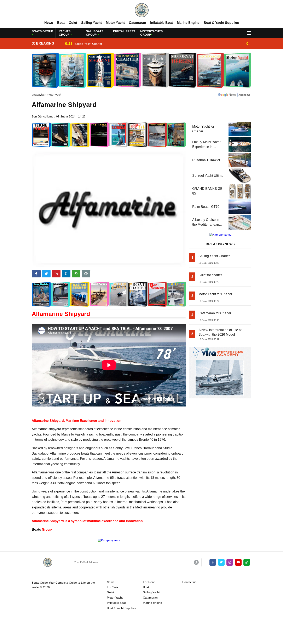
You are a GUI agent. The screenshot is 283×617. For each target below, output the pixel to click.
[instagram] (229, 562)
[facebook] (36, 274)
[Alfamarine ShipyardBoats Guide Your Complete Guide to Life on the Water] (141, 10)
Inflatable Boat (161, 22)
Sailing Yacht (91, 22)
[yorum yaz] (86, 274)
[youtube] (238, 562)
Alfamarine (40, 429)
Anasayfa (38, 94)
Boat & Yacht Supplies (221, 22)
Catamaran (137, 22)
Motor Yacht (115, 22)
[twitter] (46, 274)
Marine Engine (188, 22)
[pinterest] (66, 274)
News (48, 22)
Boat (61, 22)
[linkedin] (56, 274)
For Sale (112, 587)
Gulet (73, 22)
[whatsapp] (246, 562)
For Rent (149, 582)
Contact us (189, 582)
